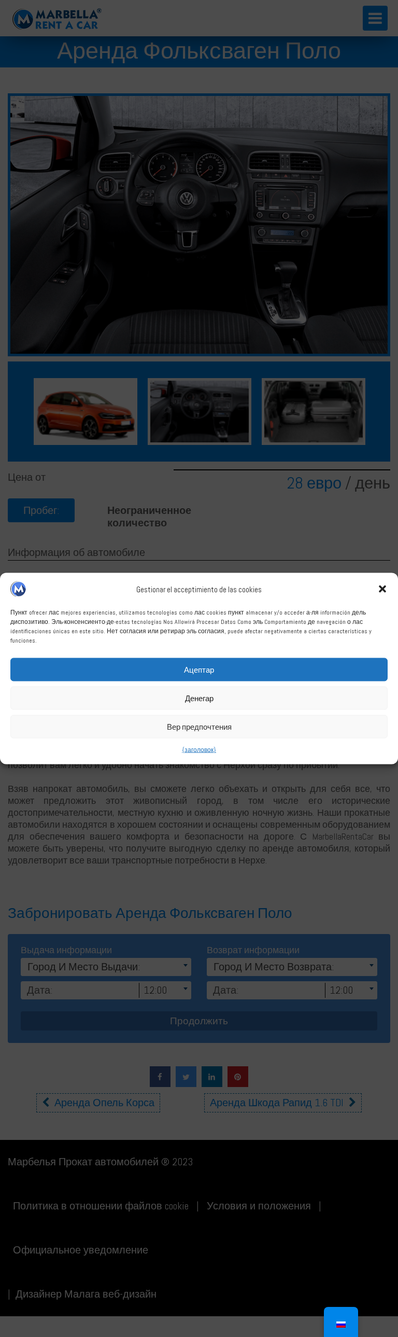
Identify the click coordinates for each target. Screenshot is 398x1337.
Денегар (199, 698)
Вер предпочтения (199, 726)
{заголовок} (199, 750)
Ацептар (199, 669)
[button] (382, 589)
